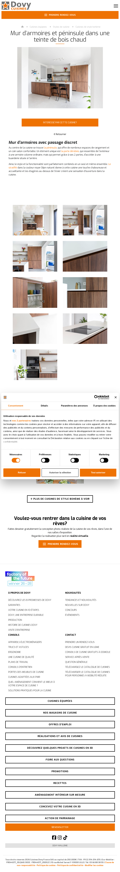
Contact (70, 634)
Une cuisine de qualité (21, 657)
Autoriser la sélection (60, 472)
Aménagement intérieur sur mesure (60, 794)
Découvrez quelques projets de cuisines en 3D (60, 747)
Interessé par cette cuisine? (60, 122)
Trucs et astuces (18, 647)
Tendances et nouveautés (80, 600)
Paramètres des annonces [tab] (74, 405)
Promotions (60, 771)
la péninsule (50, 147)
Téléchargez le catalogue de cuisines (87, 667)
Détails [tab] (44, 405)
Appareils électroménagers (25, 642)
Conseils (13, 634)
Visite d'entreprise (19, 629)
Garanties (14, 605)
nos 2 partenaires (21, 420)
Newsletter (61, 827)
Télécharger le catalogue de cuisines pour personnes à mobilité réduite (87, 673)
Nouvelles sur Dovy (77, 605)
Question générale (76, 662)
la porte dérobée (70, 151)
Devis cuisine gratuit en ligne (82, 647)
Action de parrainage (60, 818)
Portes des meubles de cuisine (26, 672)
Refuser (22, 472)
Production (15, 619)
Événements (72, 615)
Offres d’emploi (60, 724)
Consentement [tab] (15, 405)
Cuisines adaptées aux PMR (24, 677)
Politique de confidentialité (70, 865)
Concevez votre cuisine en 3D (60, 806)
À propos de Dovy (19, 592)
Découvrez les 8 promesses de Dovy (29, 600)
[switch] (45, 460)
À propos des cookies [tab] (104, 405)
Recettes (60, 783)
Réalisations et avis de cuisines (60, 736)
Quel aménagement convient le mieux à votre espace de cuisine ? (31, 683)
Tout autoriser (98, 472)
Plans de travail (18, 662)
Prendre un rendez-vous (80, 642)
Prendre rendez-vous (62, 15)
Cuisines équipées (38, 27)
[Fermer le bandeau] (116, 397)
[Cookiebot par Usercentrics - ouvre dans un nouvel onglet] (96, 397)
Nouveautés (73, 592)
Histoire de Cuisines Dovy (22, 624)
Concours (71, 610)
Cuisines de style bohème (88, 27)
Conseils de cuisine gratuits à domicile (87, 652)
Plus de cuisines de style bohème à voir (61, 498)
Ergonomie (14, 652)
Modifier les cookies (94, 865)
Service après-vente (77, 657)
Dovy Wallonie (60, 845)
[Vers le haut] (111, 864)
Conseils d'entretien (20, 667)
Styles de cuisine (61, 27)
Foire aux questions (60, 759)
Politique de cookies (46, 865)
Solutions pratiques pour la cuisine (29, 690)
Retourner (60, 134)
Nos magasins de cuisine (60, 712)
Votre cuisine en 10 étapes (23, 610)
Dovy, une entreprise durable (26, 615)
